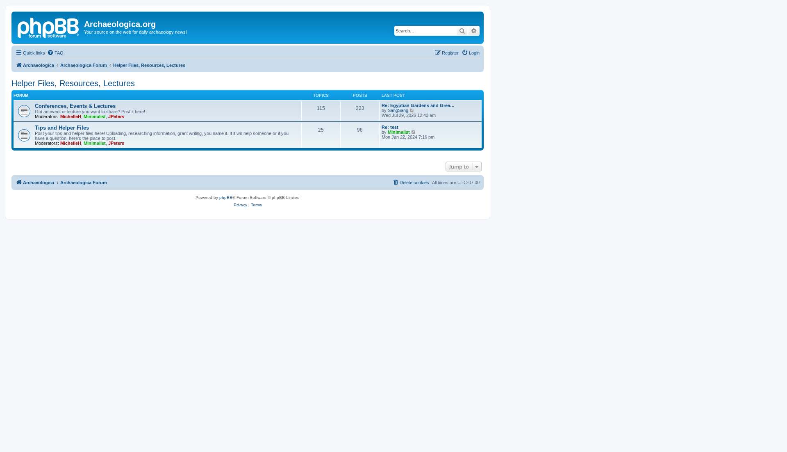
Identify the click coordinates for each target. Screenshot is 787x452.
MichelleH (70, 116)
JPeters (116, 116)
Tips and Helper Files (62, 128)
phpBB (225, 197)
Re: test (390, 127)
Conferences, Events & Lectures (75, 106)
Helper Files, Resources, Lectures (73, 83)
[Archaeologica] (49, 27)
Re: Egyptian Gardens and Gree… (418, 105)
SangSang (398, 110)
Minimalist (95, 116)
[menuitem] (55, 53)
